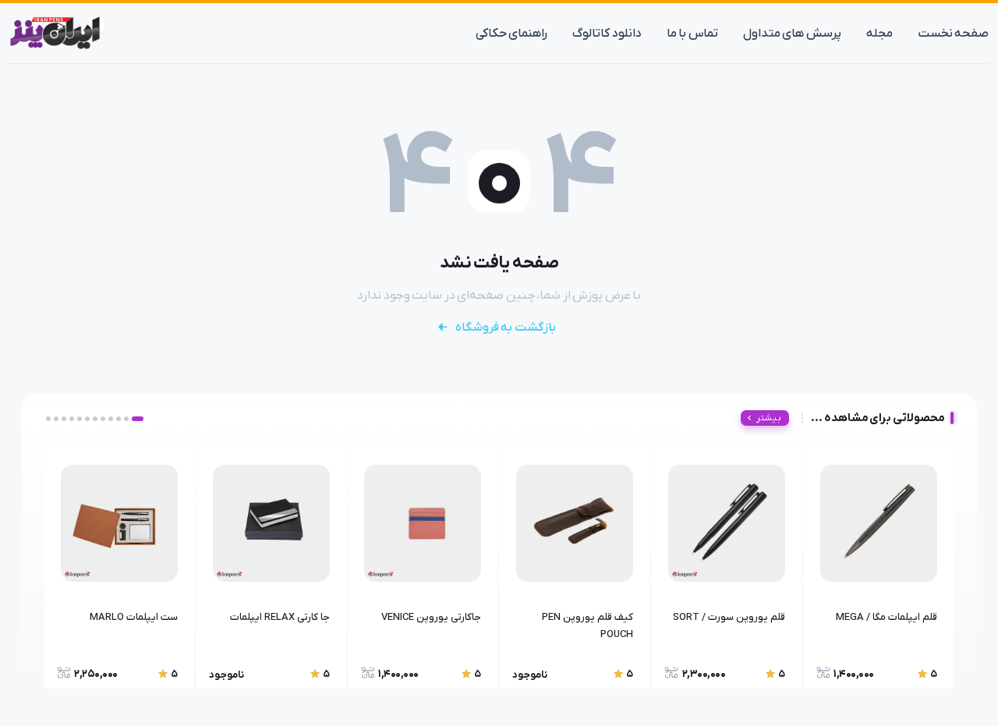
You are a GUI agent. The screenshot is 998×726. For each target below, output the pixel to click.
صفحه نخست (953, 33)
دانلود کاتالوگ (607, 33)
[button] (137, 418)
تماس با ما (692, 33)
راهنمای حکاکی (512, 33)
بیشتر (768, 418)
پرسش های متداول (792, 33)
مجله (879, 33)
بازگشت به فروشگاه (505, 327)
